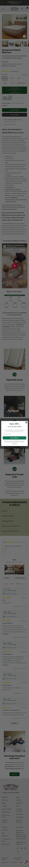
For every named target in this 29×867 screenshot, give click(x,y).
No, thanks (14, 443)
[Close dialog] (26, 422)
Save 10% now (14, 438)
